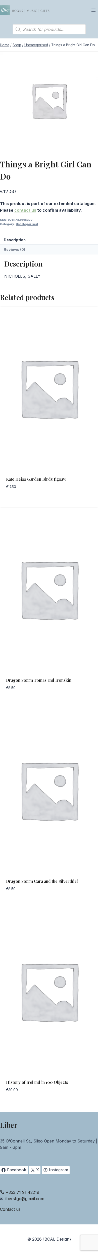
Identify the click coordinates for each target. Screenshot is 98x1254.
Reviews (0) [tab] (14, 249)
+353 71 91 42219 (22, 1192)
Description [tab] (15, 240)
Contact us (10, 1209)
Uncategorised (27, 224)
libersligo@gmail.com (24, 1198)
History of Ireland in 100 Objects (37, 1082)
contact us (25, 210)
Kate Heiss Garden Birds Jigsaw (36, 479)
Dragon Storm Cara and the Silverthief (42, 881)
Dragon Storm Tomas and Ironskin (38, 680)
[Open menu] (93, 10)
